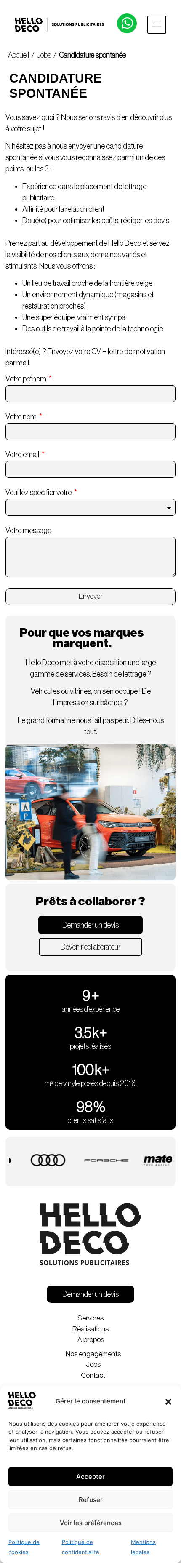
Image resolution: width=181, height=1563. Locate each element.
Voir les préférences (91, 1523)
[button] (168, 1402)
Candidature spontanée (92, 55)
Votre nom (21, 417)
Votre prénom (26, 379)
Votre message (28, 530)
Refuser (91, 1500)
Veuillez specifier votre (39, 492)
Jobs (44, 55)
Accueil (19, 55)
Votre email (22, 455)
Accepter (90, 1476)
